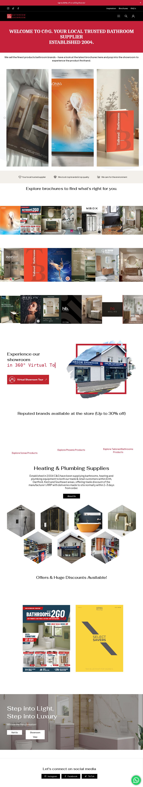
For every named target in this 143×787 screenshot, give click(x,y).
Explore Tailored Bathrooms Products (118, 451)
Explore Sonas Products (24, 452)
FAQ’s (133, 8)
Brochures (123, 8)
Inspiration (111, 8)
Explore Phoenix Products (71, 449)
